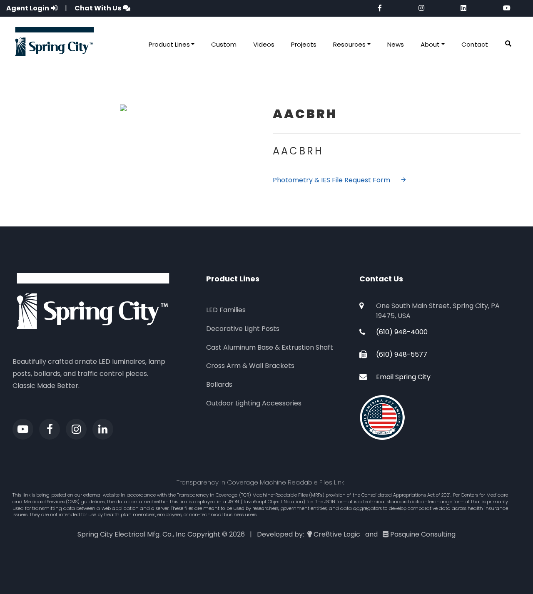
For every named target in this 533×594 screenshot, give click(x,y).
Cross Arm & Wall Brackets (250, 365)
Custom (224, 44)
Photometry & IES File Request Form (331, 180)
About (430, 44)
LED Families (226, 310)
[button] (508, 44)
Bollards (219, 384)
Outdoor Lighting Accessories (253, 403)
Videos (263, 44)
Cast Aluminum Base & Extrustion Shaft (269, 347)
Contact (474, 44)
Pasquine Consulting (423, 534)
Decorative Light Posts (242, 328)
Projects (303, 44)
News (395, 44)
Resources (349, 44)
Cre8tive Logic (337, 534)
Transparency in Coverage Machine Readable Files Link (260, 482)
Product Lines (169, 44)
